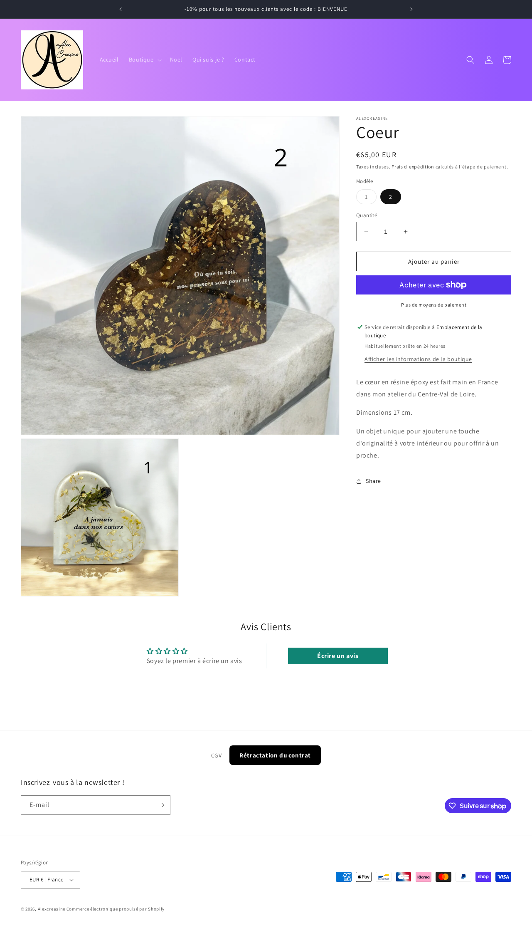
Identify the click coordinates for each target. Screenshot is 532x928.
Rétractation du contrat (275, 755)
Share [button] (373, 481)
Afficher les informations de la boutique (418, 359)
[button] (144, 59)
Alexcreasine (51, 909)
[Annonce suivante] (411, 9)
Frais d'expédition (413, 166)
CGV (216, 755)
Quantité (366, 215)
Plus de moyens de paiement (433, 305)
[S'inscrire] (161, 805)
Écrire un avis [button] (337, 655)
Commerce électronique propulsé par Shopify (115, 909)
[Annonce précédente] (120, 9)
